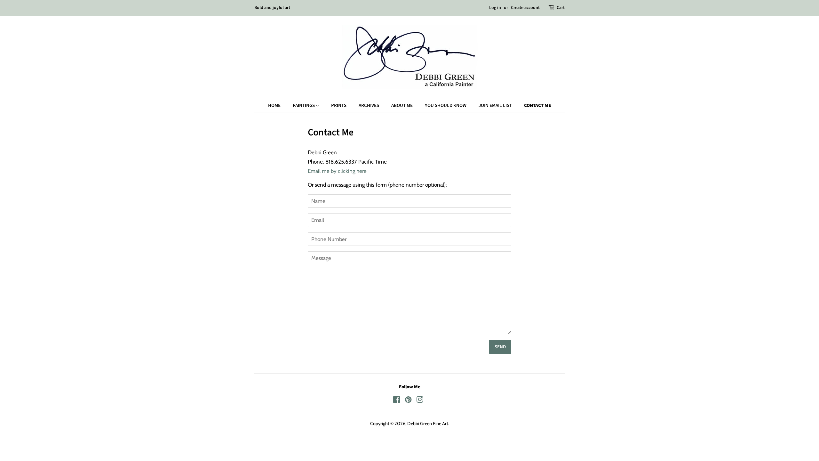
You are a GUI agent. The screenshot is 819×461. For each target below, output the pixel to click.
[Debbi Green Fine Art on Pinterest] (408, 401)
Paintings (304, 105)
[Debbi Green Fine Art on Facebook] (396, 401)
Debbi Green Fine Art (427, 423)
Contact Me (537, 105)
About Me (402, 105)
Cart (561, 7)
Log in (495, 7)
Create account (525, 7)
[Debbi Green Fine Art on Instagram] (419, 401)
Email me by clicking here (337, 171)
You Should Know (445, 105)
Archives (369, 105)
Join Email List (495, 105)
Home (274, 105)
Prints (338, 105)
